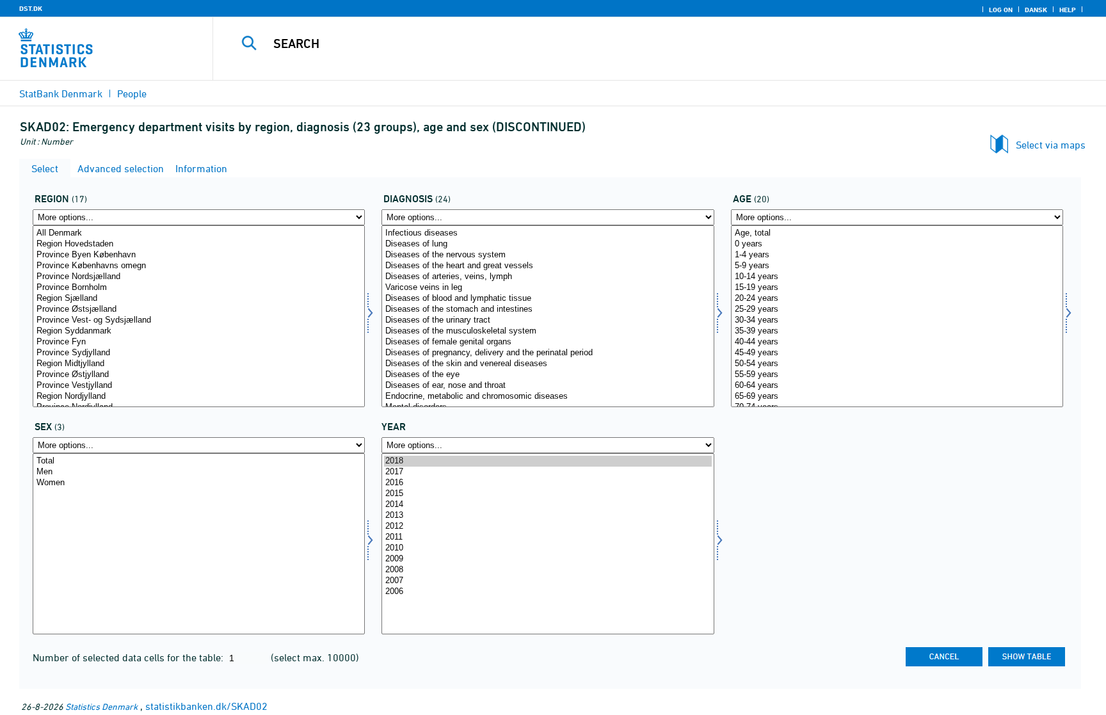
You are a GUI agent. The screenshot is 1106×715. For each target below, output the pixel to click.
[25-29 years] (897, 309)
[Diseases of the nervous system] (547, 255)
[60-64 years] (897, 385)
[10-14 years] (897, 276)
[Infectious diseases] (547, 233)
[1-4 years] (897, 255)
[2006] (547, 591)
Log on (1001, 9)
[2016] (547, 483)
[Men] (198, 472)
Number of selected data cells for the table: (129, 657)
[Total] (198, 461)
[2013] (547, 515)
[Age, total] (897, 233)
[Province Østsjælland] (198, 309)
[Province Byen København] (198, 255)
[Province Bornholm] (198, 287)
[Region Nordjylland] (198, 396)
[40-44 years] (897, 342)
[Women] (198, 483)
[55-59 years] (897, 374)
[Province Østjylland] (198, 374)
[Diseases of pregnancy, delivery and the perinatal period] (547, 353)
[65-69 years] (897, 396)
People (132, 93)
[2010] (547, 548)
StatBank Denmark (60, 93)
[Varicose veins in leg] (547, 287)
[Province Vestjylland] (198, 385)
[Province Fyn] (198, 342)
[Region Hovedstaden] (198, 244)
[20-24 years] (897, 298)
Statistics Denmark (101, 706)
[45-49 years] (897, 353)
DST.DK (30, 8)
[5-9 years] (897, 266)
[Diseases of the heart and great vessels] (547, 266)
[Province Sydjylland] (198, 353)
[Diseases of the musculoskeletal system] (547, 331)
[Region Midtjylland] (198, 363)
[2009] (547, 559)
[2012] (547, 526)
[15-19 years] (897, 287)
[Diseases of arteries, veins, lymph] (547, 276)
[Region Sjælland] (198, 298)
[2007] (547, 580)
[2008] (547, 570)
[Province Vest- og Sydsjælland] (198, 320)
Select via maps (1051, 144)
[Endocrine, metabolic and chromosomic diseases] (547, 396)
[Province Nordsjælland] (198, 276)
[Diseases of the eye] (547, 374)
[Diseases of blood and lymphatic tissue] (547, 298)
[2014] (547, 504)
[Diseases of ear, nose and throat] (547, 385)
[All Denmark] (198, 233)
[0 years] (897, 244)
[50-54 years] (897, 363)
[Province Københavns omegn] (198, 266)
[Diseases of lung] (547, 244)
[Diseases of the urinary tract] (547, 320)
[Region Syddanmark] (198, 331)
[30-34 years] (897, 320)
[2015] (547, 493)
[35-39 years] (897, 331)
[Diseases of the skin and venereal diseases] (547, 363)
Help (1067, 9)
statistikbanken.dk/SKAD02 (206, 706)
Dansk (1036, 9)
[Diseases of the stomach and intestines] (547, 309)
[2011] (547, 537)
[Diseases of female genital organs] (547, 342)
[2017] (547, 472)
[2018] (547, 461)
